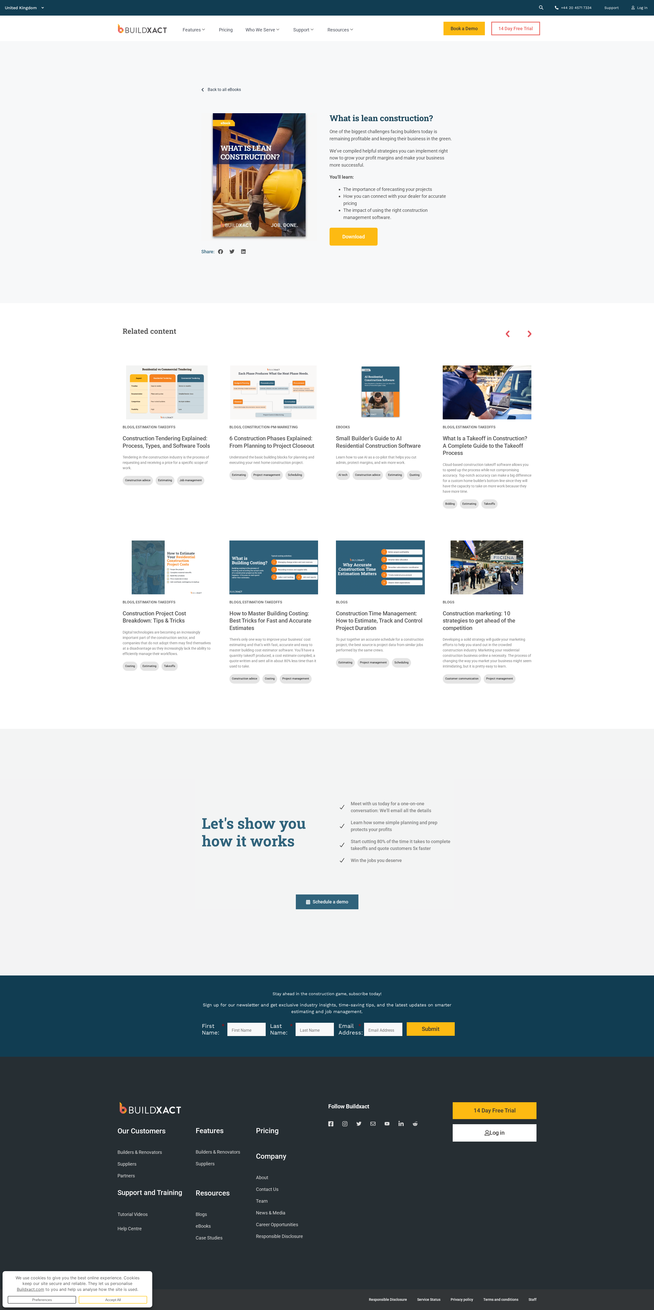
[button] (220, 252)
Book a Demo (464, 28)
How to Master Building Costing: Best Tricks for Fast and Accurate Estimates (270, 620)
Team (262, 1201)
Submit (430, 1029)
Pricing (226, 29)
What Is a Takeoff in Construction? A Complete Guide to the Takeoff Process (485, 445)
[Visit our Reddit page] (415, 1124)
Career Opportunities (277, 1224)
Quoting (414, 475)
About (262, 1177)
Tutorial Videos (133, 1214)
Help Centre (130, 1228)
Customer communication (461, 678)
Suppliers (127, 1164)
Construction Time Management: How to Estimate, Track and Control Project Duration (379, 620)
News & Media (270, 1212)
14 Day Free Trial (515, 28)
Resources (338, 29)
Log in (642, 8)
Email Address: (349, 1029)
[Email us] (373, 1124)
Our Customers (142, 1131)
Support (611, 8)
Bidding (450, 503)
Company (271, 1156)
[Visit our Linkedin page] (401, 1125)
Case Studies (209, 1237)
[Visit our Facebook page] (330, 1125)
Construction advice (137, 480)
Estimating (165, 480)
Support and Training (150, 1193)
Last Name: (281, 1029)
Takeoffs (489, 503)
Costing (130, 666)
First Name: (213, 1029)
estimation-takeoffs (155, 427)
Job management (191, 480)
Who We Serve (260, 29)
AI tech (342, 475)
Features (192, 29)
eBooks (343, 427)
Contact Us (267, 1189)
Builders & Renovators (140, 1152)
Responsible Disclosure (279, 1236)
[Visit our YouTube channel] (387, 1124)
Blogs (128, 427)
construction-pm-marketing (270, 427)
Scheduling (295, 475)
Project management (266, 475)
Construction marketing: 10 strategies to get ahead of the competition (479, 620)
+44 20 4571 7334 (576, 8)
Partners (126, 1175)
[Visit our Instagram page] (344, 1125)
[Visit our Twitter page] (358, 1124)
